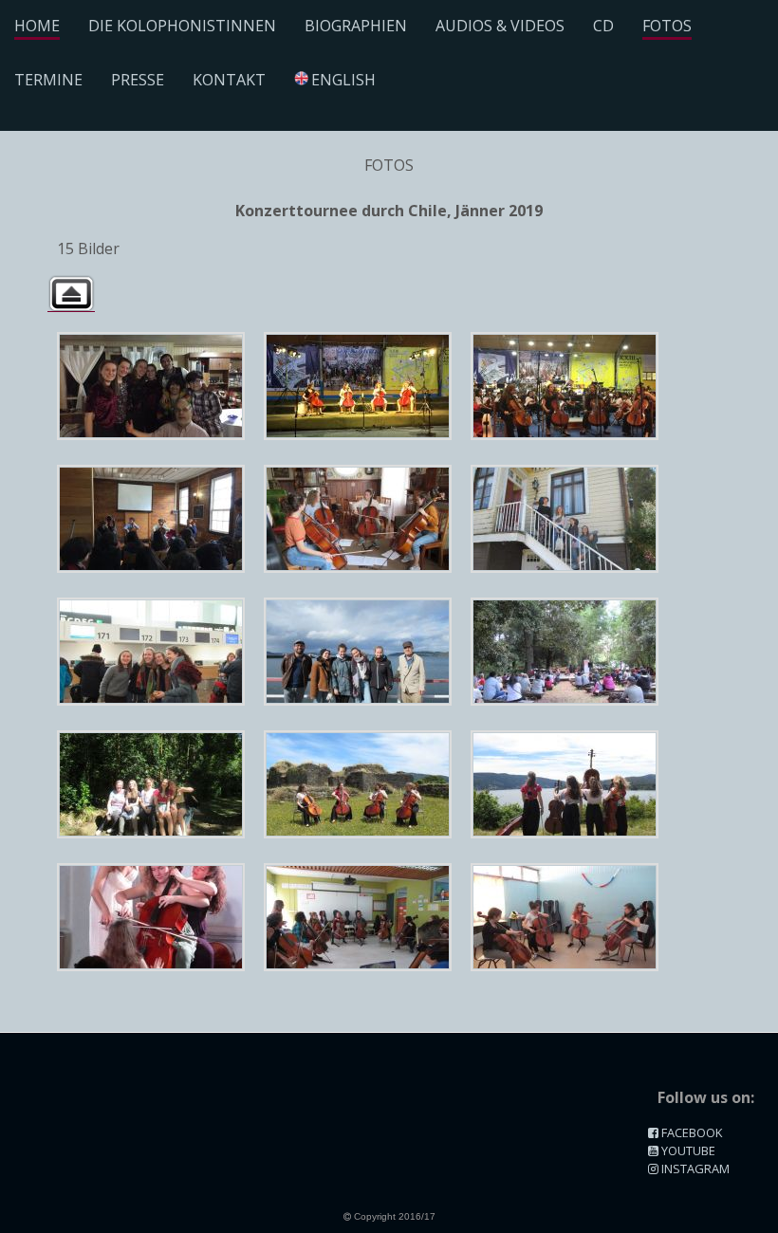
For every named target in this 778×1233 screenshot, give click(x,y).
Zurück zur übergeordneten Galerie (71, 293)
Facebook (690, 1132)
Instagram (694, 1168)
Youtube (686, 1150)
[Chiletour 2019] (151, 386)
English (343, 79)
